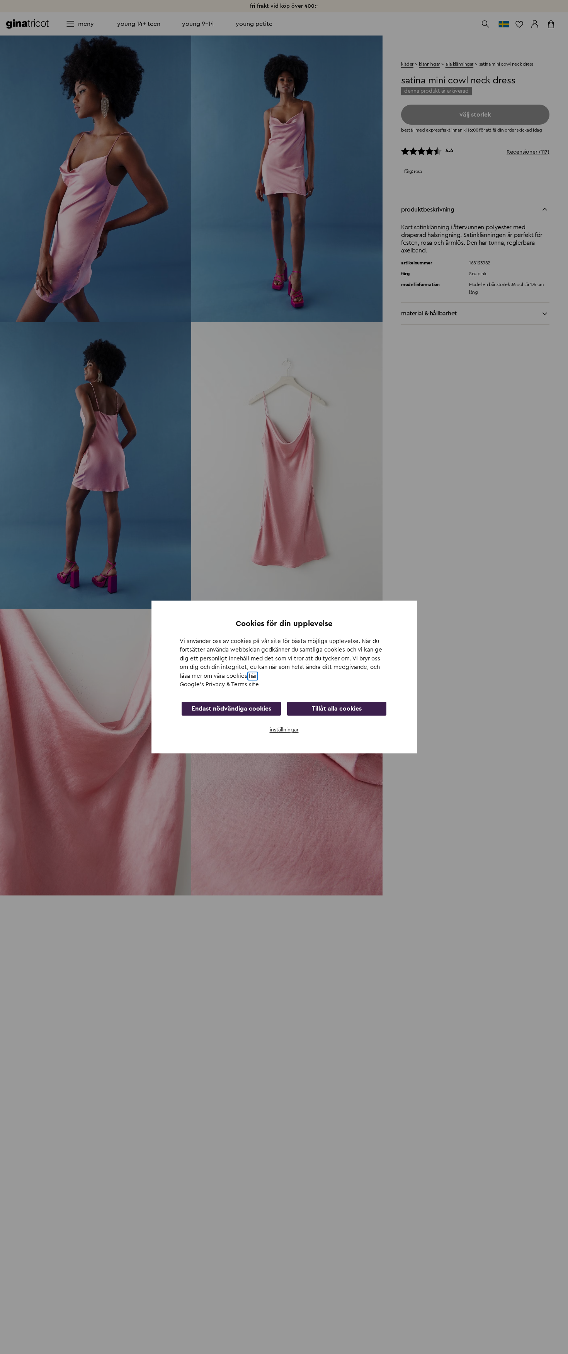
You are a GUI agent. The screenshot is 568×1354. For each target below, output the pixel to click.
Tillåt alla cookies (337, 709)
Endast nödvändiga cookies (231, 709)
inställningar (284, 730)
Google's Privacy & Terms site (219, 684)
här (253, 676)
